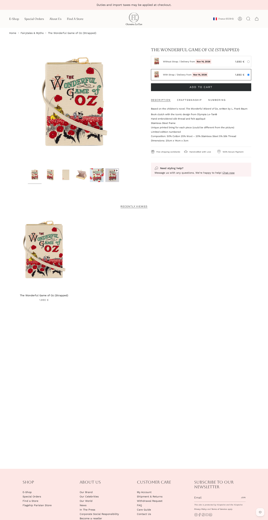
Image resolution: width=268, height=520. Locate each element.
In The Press (87, 509)
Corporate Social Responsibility (99, 514)
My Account (144, 492)
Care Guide (144, 509)
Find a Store (30, 500)
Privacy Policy (200, 509)
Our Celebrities (89, 496)
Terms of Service (219, 509)
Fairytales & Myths (32, 33)
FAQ (139, 505)
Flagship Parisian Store (37, 505)
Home (12, 33)
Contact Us (144, 514)
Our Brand (86, 492)
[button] (14, 19)
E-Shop (27, 492)
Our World (86, 500)
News (83, 505)
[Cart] (257, 19)
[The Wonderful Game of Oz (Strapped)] (44, 252)
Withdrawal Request (149, 500)
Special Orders (32, 496)
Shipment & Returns (149, 496)
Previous (14, 107)
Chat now (228, 172)
